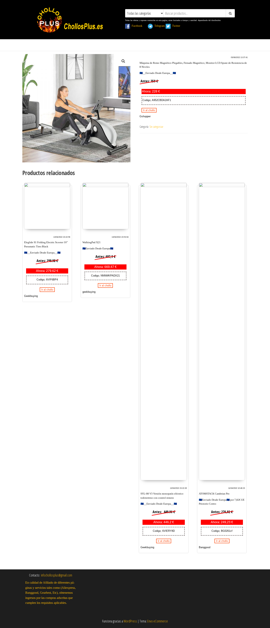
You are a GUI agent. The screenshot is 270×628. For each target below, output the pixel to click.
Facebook (138, 25)
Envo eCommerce (157, 621)
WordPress (130, 621)
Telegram (159, 25)
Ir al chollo (149, 110)
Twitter (178, 25)
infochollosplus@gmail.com (56, 575)
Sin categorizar (156, 127)
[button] (123, 61)
